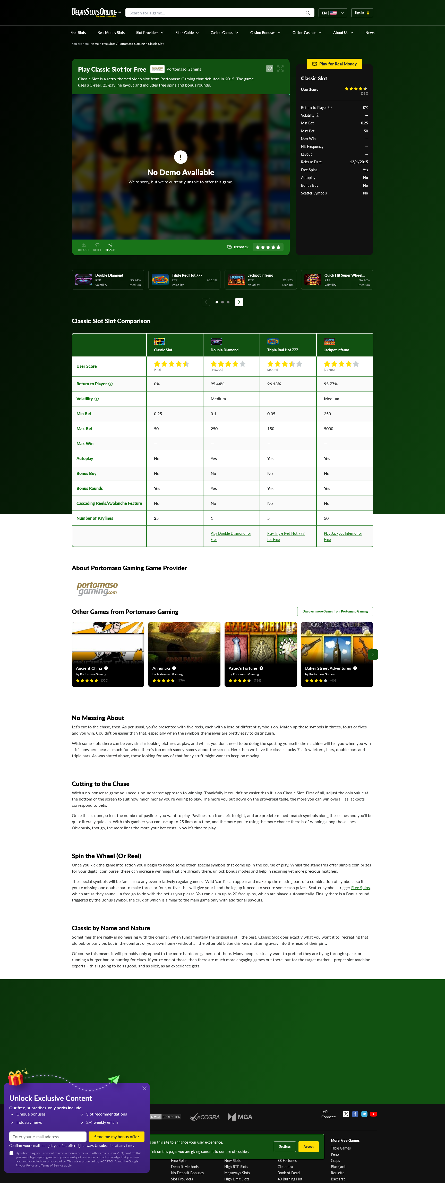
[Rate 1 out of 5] (258, 247)
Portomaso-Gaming (131, 43)
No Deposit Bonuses (187, 1172)
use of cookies (237, 1151)
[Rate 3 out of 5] (268, 247)
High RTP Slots (236, 1166)
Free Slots (108, 43)
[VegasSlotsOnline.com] (96, 12)
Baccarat (338, 1178)
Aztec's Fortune (243, 668)
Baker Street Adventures (328, 668)
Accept (309, 1146)
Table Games (341, 1148)
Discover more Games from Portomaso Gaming (335, 611)
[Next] (239, 302)
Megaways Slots (237, 1172)
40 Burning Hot (290, 1178)
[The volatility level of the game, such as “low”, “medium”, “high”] (317, 115)
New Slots (232, 1160)
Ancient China (89, 668)
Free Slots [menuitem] (78, 32)
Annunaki (161, 668)
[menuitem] (150, 32)
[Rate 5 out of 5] (278, 247)
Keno (335, 1154)
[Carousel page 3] (228, 302)
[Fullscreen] (280, 68)
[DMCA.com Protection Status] (162, 1117)
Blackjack (338, 1166)
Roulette (337, 1172)
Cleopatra (285, 1166)
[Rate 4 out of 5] (273, 247)
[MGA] (240, 1117)
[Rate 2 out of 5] (263, 247)
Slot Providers (182, 1178)
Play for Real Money (338, 64)
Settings (284, 1146)
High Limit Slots (236, 1178)
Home (94, 43)
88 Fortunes (287, 1160)
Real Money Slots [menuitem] (111, 32)
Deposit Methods (185, 1166)
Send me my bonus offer (116, 1136)
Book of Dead (289, 1172)
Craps (335, 1160)
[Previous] (206, 302)
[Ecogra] (205, 1116)
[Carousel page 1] (217, 302)
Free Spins (360, 887)
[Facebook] (355, 1114)
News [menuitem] (369, 32)
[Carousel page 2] (222, 302)
